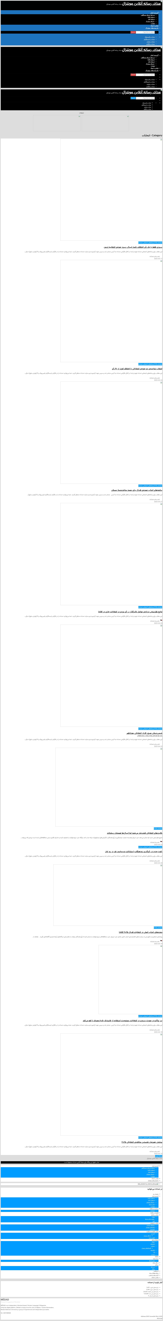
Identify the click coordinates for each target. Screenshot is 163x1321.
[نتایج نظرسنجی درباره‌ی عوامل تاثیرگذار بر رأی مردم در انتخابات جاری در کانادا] (111, 605)
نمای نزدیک (152, 1205)
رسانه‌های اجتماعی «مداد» (146, 243)
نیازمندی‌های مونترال (151, 28)
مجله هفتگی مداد (153, 1273)
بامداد (153, 1242)
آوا (154, 1252)
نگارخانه (153, 1250)
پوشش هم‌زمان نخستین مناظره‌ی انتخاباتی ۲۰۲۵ (142, 1142)
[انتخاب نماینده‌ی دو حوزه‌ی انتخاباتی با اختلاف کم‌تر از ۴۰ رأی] (111, 362)
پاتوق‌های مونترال (150, 1227)
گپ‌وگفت (156, 1271)
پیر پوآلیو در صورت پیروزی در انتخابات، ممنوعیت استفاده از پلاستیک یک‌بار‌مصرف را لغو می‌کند (122, 1020)
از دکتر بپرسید (147, 1236)
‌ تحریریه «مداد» (155, 621)
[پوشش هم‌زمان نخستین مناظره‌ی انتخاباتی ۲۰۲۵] (111, 1135)
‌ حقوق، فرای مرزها (150, 1219)
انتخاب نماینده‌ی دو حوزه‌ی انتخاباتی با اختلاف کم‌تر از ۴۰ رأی (137, 368)
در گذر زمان (155, 1263)
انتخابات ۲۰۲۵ (158, 243)
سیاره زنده (155, 1259)
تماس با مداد (154, 26)
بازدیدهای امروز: (154, 1288)
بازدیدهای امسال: (153, 1296)
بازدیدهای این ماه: (153, 1294)
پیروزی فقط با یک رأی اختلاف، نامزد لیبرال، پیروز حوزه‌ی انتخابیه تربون (133, 247)
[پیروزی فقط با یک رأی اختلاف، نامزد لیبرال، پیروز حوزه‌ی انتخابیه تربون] (111, 240)
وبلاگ (153, 1269)
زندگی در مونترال (154, 1223)
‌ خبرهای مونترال (150, 21)
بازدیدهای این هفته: (152, 1292)
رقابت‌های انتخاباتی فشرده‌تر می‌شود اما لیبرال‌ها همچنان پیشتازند (134, 833)
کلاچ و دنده (152, 1238)
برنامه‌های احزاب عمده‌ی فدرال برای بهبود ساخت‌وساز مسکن (136, 490)
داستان (153, 1246)
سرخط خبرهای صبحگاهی (148, 15)
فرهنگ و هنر (155, 1240)
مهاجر (153, 1217)
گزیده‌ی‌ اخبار (154, 13)
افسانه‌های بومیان (146, 1248)
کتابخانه (153, 1244)
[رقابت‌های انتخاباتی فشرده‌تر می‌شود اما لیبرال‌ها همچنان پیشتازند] (108, 826)
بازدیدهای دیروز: (154, 1290)
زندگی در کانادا (154, 1215)
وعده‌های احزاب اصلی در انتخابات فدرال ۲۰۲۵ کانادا (140, 932)
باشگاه (156, 1257)
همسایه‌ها (152, 1261)
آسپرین (153, 1234)
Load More (158, 1156)
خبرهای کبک (151, 19)
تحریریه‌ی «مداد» (155, 256)
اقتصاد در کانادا (154, 1213)
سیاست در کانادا (154, 1209)
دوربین (153, 1255)
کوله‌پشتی (152, 1230)
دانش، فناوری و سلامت (152, 1232)
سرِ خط (153, 1267)
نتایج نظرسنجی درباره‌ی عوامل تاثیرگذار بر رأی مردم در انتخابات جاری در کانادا (130, 611)
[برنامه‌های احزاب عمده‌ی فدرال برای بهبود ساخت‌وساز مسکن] (111, 483)
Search (133, 32)
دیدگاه (156, 1265)
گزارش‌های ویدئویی (153, 1275)
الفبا (154, 1221)
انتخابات (152, 1211)
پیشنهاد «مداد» (151, 1225)
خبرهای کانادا (151, 17)
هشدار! (153, 23)
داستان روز (155, 1194)
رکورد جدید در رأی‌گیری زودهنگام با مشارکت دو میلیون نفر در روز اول (133, 851)
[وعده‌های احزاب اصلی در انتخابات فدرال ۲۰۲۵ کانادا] (107, 925)
